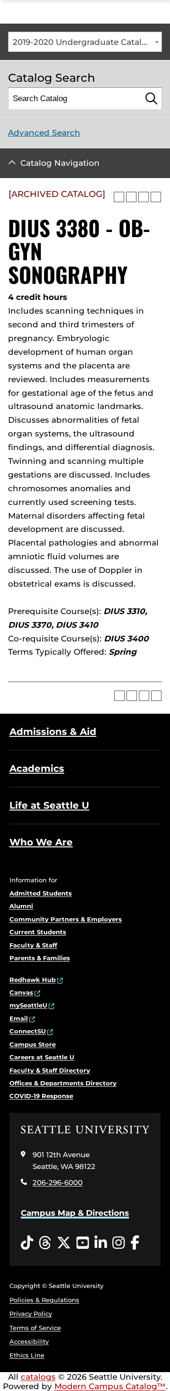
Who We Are (41, 842)
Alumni (21, 906)
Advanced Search (44, 132)
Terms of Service (35, 1327)
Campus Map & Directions (75, 1213)
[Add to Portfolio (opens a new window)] (119, 197)
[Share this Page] (131, 197)
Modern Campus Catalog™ (110, 1386)
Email (18, 1018)
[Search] (151, 98)
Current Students (37, 932)
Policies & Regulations (44, 1300)
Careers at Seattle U (41, 1057)
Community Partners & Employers (65, 919)
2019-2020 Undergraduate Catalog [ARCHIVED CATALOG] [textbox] (87, 42)
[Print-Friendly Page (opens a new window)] (143, 197)
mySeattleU (28, 1005)
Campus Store (32, 1044)
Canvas (21, 992)
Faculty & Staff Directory (49, 1070)
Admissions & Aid (52, 731)
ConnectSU (27, 1031)
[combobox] (85, 42)
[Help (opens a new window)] (156, 197)
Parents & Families (39, 958)
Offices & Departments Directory (63, 1083)
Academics (36, 768)
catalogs (38, 1377)
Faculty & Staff (33, 945)
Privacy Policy (30, 1313)
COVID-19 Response (41, 1096)
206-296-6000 (58, 1182)
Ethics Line (26, 1355)
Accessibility (29, 1341)
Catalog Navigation (60, 163)
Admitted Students (40, 893)
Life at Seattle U (49, 805)
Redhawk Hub (32, 979)
